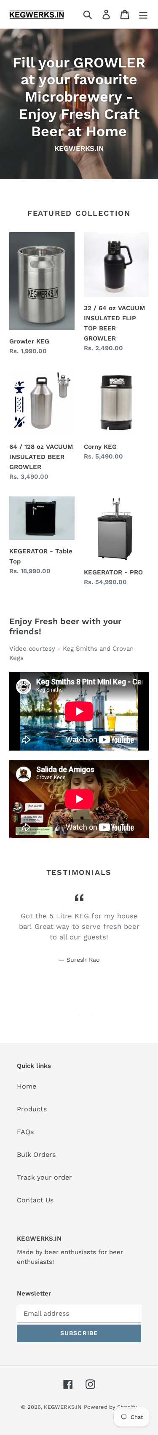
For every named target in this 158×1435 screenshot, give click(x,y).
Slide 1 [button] (66, 1015)
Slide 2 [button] (79, 1015)
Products (32, 1109)
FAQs (25, 1132)
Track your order (44, 1177)
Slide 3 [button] (92, 1015)
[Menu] (143, 14)
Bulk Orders (36, 1155)
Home (26, 1086)
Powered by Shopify (110, 1407)
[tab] (66, 1015)
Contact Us (35, 1200)
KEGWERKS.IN (63, 1407)
